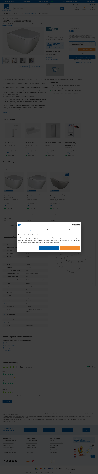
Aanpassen (48, 247)
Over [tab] (70, 229)
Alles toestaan (69, 247)
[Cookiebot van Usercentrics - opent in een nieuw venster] (73, 225)
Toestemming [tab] (27, 230)
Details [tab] (49, 229)
